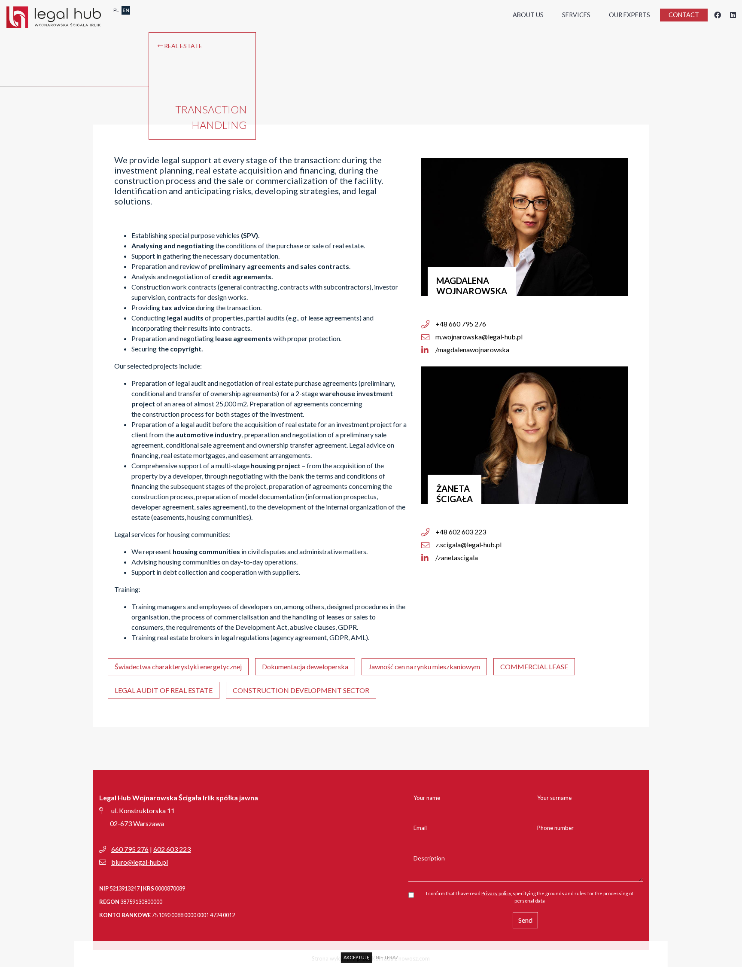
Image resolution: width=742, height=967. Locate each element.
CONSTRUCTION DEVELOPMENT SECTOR (301, 690)
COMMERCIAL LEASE (534, 666)
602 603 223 (172, 849)
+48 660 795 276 (460, 324)
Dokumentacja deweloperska (305, 666)
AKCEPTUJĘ (357, 957)
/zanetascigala (456, 557)
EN (125, 10)
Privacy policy (496, 893)
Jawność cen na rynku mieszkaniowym (424, 666)
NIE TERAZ (387, 957)
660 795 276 (130, 849)
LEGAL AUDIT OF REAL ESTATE (164, 690)
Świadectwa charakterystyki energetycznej (178, 666)
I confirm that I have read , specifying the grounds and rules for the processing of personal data (529, 897)
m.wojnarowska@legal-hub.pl (478, 337)
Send (525, 920)
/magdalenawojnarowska (471, 349)
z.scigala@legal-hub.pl (468, 544)
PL (116, 10)
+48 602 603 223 (460, 532)
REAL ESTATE (182, 45)
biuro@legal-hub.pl (139, 862)
